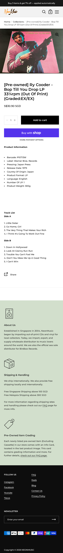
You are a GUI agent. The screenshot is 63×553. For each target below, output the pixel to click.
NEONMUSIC (28, 550)
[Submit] (54, 519)
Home (7, 22)
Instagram (9, 482)
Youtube (8, 492)
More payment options (31, 140)
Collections (18, 22)
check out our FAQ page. (34, 455)
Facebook (9, 487)
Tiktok (7, 498)
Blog (34, 485)
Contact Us (37, 491)
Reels (34, 480)
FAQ (44, 405)
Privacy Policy (38, 496)
